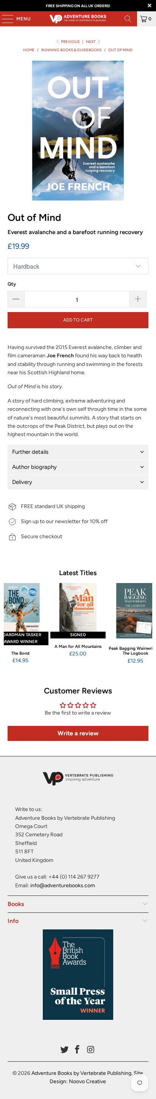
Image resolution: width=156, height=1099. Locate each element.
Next (91, 41)
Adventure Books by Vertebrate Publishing (81, 1073)
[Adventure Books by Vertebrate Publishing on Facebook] (77, 1050)
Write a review (78, 733)
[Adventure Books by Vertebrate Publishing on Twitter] (64, 1050)
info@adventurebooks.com (62, 885)
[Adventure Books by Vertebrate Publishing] (78, 18)
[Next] (149, 623)
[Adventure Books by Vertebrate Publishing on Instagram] (91, 1050)
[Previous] (7, 623)
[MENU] (4, 18)
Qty (12, 284)
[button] (78, 452)
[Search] (128, 18)
